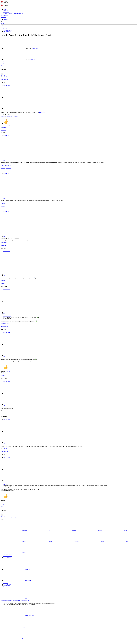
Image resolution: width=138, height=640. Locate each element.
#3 (4, 198)
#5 (4, 275)
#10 (4, 481)
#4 (4, 236)
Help (4, 586)
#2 (4, 160)
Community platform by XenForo (15, 600)
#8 (4, 405)
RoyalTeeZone (35, 48)
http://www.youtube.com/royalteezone (9, 116)
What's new (6, 12)
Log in (2, 23)
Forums (5, 9)
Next (2, 65)
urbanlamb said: (7, 316)
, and (14, 125)
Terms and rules (7, 584)
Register (2, 25)
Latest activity (19, 13)
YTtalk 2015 (28, 569)
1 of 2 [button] (2, 66)
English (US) (28, 580)
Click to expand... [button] (7, 318)
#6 (4, 313)
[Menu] (1, 4)
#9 (4, 443)
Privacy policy (6, 585)
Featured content (7, 13)
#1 (4, 109)
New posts (5, 10)
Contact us (5, 583)
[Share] (14, 97)
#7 (4, 356)
